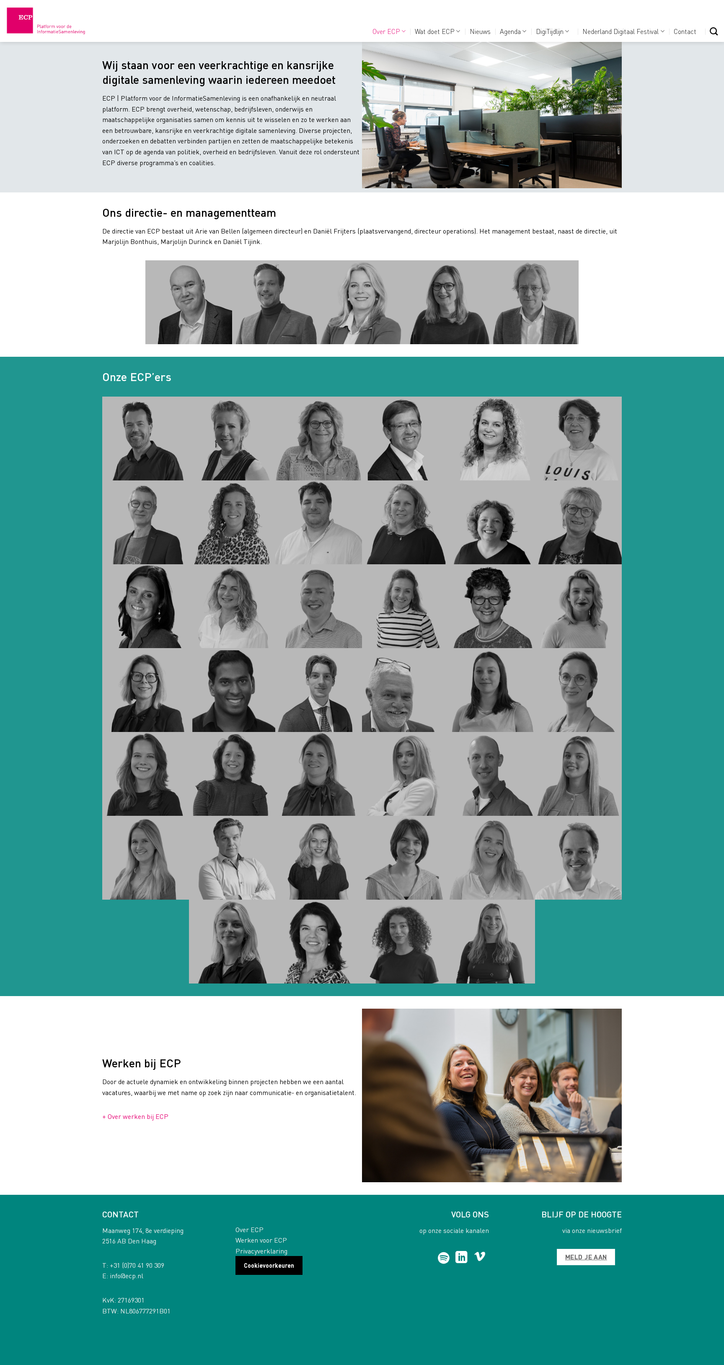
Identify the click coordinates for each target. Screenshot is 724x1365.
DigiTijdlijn (550, 31)
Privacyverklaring (261, 1250)
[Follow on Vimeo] (480, 1258)
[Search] (714, 31)
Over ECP (386, 31)
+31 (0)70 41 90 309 (137, 1265)
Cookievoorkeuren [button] (269, 1265)
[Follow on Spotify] (444, 1258)
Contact (685, 31)
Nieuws (480, 31)
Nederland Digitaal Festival (620, 31)
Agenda (510, 31)
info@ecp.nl (126, 1275)
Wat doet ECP (435, 31)
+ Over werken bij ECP (135, 1116)
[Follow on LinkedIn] (461, 1258)
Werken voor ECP (261, 1239)
